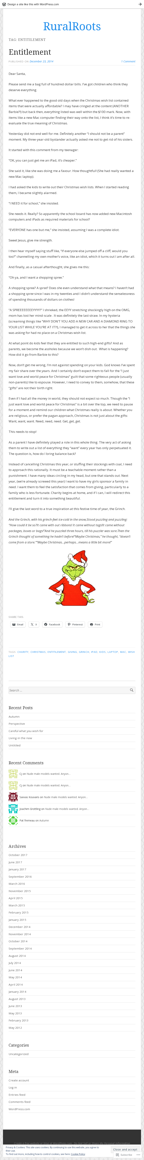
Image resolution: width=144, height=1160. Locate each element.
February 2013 (18, 1020)
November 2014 (20, 934)
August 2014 (17, 956)
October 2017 (18, 855)
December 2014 (19, 927)
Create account (19, 1080)
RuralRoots (72, 26)
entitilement (57, 652)
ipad (94, 652)
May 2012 (15, 1027)
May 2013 (15, 1013)
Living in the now (20, 738)
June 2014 (15, 970)
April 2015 (16, 898)
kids (102, 652)
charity (23, 652)
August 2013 (17, 999)
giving (72, 652)
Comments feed (19, 1102)
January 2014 (17, 991)
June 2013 (15, 1006)
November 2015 (20, 891)
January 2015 (17, 920)
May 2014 (15, 977)
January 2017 (17, 869)
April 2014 (16, 984)
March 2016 (17, 883)
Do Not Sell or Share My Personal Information (102, 1143)
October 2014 (18, 941)
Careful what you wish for (26, 731)
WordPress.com (19, 1109)
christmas (38, 652)
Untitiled (14, 745)
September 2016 (20, 876)
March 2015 (17, 905)
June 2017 (15, 862)
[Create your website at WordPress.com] (72, 4)
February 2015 (18, 912)
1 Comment (128, 61)
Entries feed (17, 1095)
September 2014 (20, 948)
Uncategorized (18, 1054)
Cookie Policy (78, 1154)
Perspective (17, 723)
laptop (113, 652)
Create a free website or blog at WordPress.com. (43, 1143)
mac (123, 652)
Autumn (14, 716)
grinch (84, 652)
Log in (13, 1087)
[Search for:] (72, 690)
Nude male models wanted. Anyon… (48, 774)
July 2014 (15, 963)
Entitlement (30, 52)
